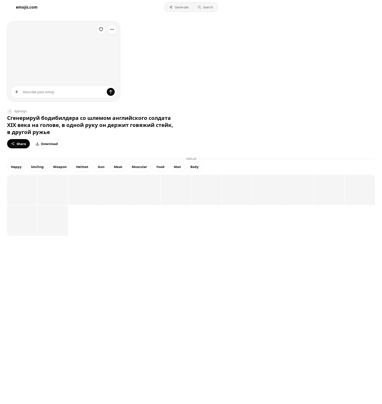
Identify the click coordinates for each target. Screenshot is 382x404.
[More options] (112, 29)
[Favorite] (101, 29)
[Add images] (17, 92)
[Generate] (111, 92)
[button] (179, 7)
